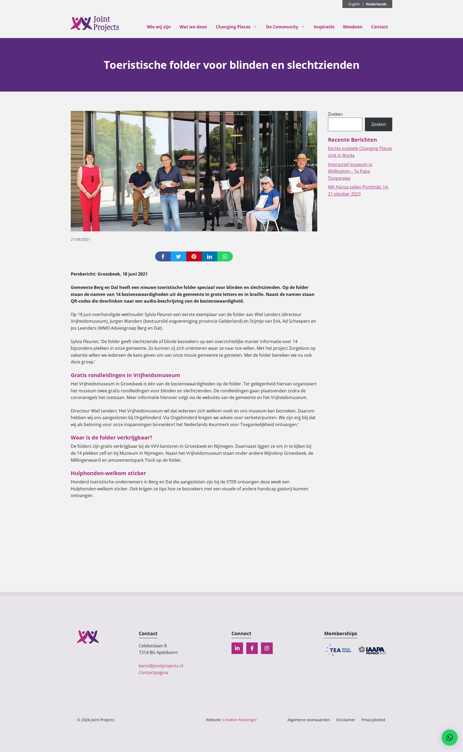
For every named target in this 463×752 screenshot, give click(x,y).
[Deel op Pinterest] (194, 256)
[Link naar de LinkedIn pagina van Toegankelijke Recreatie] (237, 648)
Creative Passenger (240, 719)
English (354, 4)
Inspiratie (324, 27)
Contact (379, 27)
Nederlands (376, 4)
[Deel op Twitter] (178, 256)
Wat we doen (193, 27)
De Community (282, 27)
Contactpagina (153, 672)
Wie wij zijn (159, 27)
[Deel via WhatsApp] (225, 256)
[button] (450, 738)
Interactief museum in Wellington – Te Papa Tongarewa (350, 171)
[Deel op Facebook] (163, 256)
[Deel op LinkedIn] (209, 256)
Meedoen (353, 27)
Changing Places (233, 27)
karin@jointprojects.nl (161, 666)
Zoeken (335, 114)
